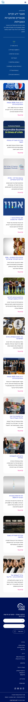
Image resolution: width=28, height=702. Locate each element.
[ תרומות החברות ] (14, 74)
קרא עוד (20, 115)
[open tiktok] (15, 688)
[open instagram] (18, 688)
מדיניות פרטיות (21, 697)
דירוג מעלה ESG (20, 656)
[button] (25, 2)
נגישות (6, 697)
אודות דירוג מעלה (20, 658)
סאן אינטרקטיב (13, 700)
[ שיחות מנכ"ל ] (14, 70)
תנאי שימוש (13, 697)
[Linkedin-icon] (20, 688)
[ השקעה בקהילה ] (14, 49)
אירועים (22, 663)
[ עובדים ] (14, 58)
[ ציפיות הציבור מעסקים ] (14, 66)
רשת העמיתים (21, 647)
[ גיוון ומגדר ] (14, 45)
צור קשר (22, 649)
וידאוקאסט (22, 672)
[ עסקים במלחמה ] (14, 62)
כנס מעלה (22, 683)
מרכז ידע (22, 679)
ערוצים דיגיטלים (21, 670)
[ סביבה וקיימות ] (14, 54)
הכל (14, 41)
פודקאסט (22, 674)
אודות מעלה (21, 645)
